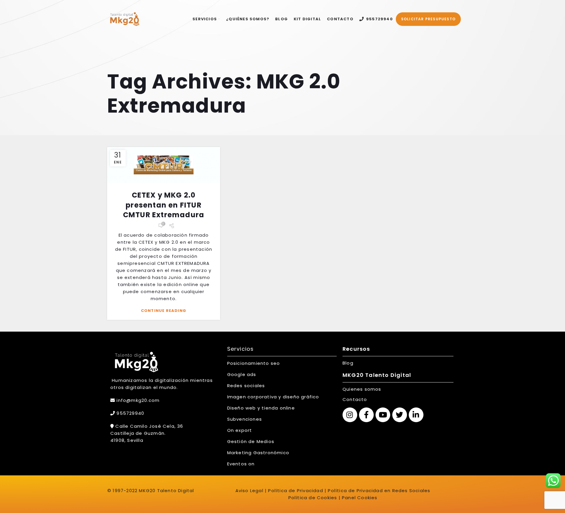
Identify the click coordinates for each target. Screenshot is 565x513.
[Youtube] (382, 414)
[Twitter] (399, 414)
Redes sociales (246, 385)
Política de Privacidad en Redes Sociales (379, 490)
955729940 (129, 413)
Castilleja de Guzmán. (138, 433)
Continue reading (163, 311)
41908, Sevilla (126, 440)
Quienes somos (362, 389)
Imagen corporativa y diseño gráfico (273, 397)
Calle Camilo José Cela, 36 (148, 426)
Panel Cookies (360, 497)
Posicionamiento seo (253, 363)
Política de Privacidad (295, 490)
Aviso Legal (249, 490)
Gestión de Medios (250, 441)
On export (239, 430)
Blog (348, 363)
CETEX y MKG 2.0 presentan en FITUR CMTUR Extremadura (163, 205)
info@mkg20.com (138, 400)
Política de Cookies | (314, 497)
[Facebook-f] (366, 414)
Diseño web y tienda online (261, 408)
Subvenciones (244, 419)
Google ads (241, 374)
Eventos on (241, 464)
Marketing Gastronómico (258, 452)
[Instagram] (350, 414)
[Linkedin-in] (416, 414)
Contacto (355, 399)
